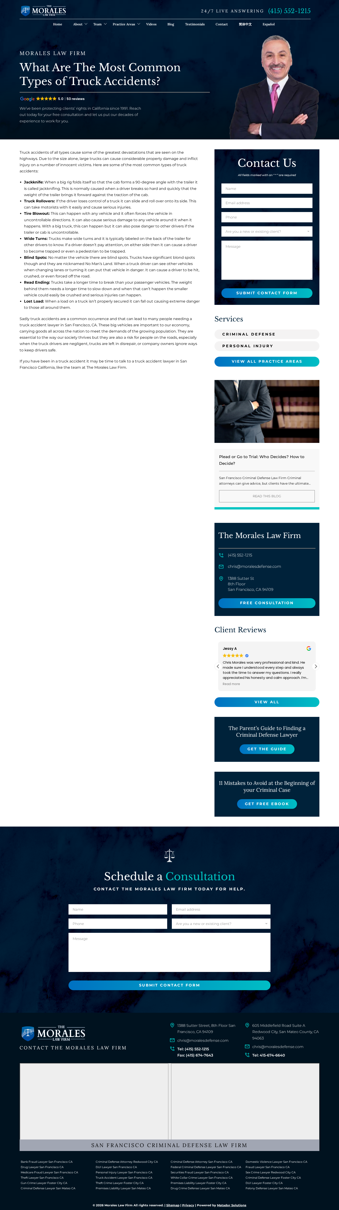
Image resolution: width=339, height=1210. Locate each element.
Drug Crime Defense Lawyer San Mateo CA (200, 1188)
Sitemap (172, 1205)
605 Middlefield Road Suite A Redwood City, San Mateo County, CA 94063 (285, 1031)
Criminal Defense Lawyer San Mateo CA (48, 1188)
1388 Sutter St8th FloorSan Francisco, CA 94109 (250, 584)
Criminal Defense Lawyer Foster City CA (273, 1177)
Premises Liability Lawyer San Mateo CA (123, 1188)
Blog (170, 24)
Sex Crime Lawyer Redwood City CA (271, 1172)
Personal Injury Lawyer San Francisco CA (124, 1172)
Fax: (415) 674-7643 (195, 1055)
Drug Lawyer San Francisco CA (42, 1167)
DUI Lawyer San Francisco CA (116, 1167)
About (78, 24)
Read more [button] (231, 684)
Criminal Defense (249, 334)
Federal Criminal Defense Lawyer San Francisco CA (206, 1167)
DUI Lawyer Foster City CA (264, 1183)
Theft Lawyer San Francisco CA (42, 1177)
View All (267, 702)
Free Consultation (267, 603)
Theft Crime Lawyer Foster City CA (120, 1183)
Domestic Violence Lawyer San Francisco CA (276, 1161)
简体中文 (245, 24)
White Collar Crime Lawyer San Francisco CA (202, 1177)
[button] (315, 666)
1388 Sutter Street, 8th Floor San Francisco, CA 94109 (206, 1028)
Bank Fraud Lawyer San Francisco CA (47, 1161)
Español (269, 24)
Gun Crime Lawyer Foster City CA (44, 1183)
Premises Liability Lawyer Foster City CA (198, 1183)
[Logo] (53, 1033)
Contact (222, 24)
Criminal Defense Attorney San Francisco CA (201, 1161)
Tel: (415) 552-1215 (193, 1049)
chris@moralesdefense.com (254, 566)
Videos (151, 24)
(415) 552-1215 (289, 11)
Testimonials (195, 24)
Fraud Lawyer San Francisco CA (268, 1167)
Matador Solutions (231, 1205)
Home (57, 24)
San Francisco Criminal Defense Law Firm (169, 1145)
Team (97, 24)
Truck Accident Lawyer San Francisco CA (124, 1177)
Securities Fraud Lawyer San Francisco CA (200, 1172)
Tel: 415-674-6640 (268, 1055)
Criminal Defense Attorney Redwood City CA (127, 1161)
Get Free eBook (267, 804)
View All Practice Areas (267, 361)
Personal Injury (248, 346)
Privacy (188, 1205)
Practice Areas (124, 24)
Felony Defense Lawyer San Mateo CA (272, 1188)
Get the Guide (267, 749)
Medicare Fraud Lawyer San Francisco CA (49, 1172)
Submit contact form (266, 293)
